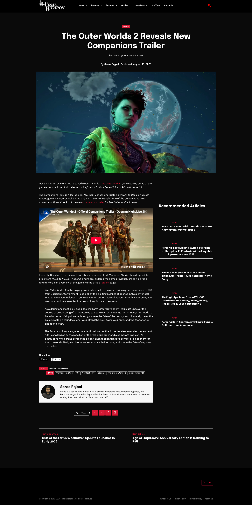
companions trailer (93, 202)
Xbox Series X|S (136, 373)
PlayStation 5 (88, 373)
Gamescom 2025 (64, 373)
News (126, 27)
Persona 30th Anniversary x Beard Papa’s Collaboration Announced (187, 323)
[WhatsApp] (115, 413)
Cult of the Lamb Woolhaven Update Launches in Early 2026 (78, 439)
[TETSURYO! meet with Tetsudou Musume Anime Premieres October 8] (164, 219)
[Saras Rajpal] (50, 392)
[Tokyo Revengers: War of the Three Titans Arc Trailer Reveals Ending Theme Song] (164, 265)
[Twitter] (204, 482)
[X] (102, 413)
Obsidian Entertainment (58, 368)
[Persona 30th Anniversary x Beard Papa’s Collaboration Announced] (164, 315)
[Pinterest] (108, 413)
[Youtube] (210, 482)
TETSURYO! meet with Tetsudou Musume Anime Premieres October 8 (187, 228)
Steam (105, 283)
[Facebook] (95, 413)
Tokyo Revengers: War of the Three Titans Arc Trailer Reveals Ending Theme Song (187, 276)
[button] (209, 5)
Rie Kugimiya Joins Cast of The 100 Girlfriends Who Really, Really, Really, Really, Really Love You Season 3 (185, 300)
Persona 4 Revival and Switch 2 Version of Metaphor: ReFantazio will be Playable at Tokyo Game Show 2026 (187, 251)
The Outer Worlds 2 (117, 373)
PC (77, 373)
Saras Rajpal (111, 64)
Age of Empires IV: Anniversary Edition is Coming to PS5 (170, 439)
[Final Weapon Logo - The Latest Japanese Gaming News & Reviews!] (55, 5)
